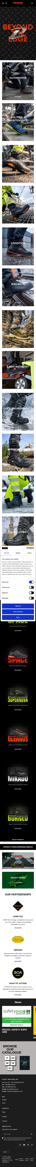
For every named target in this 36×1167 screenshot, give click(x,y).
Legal (16, 1159)
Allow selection (18, 611)
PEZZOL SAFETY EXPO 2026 (14, 1030)
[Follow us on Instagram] (28, 1145)
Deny (18, 617)
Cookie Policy (32, 1159)
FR (13, 1063)
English (5, 1152)
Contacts (4, 1121)
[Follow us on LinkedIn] (20, 1145)
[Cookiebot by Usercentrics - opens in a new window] (26, 548)
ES (10, 1068)
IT (7, 1058)
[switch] (31, 587)
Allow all (18, 606)
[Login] (32, 3)
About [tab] (29, 553)
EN (13, 1058)
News (3, 1103)
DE (7, 1063)
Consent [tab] (6, 553)
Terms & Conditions (21, 1159)
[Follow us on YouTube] (24, 1145)
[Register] (31, 1134)
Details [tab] (18, 553)
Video (3, 1112)
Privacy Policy (27, 1159)
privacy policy (22, 1138)
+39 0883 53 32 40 (10, 1087)
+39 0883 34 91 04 (10, 1084)
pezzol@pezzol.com (12, 1089)
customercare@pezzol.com (15, 1091)
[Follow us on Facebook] (32, 1145)
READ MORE (18, 863)
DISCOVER (18, 96)
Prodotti (4, 1099)
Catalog (4, 1116)
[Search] (6, 3)
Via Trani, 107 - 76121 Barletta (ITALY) (13, 1082)
